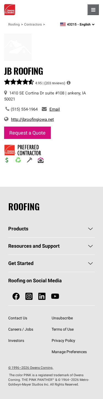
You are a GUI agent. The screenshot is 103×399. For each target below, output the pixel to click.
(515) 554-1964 (24, 109)
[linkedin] (41, 296)
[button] (69, 82)
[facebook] (16, 296)
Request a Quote (27, 133)
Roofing (14, 24)
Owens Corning (9, 9)
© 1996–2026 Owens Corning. (30, 367)
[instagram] (29, 296)
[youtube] (55, 296)
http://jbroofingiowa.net (32, 119)
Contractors (33, 24)
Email (54, 109)
